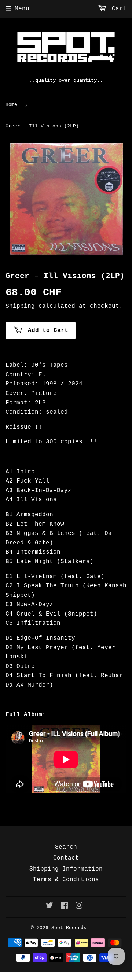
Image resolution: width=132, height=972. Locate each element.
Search (66, 847)
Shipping (20, 306)
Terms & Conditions (66, 879)
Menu (22, 8)
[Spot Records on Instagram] (79, 906)
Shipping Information (66, 869)
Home (11, 104)
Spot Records (69, 928)
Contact (66, 858)
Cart (117, 8)
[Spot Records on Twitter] (49, 906)
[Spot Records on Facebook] (64, 906)
